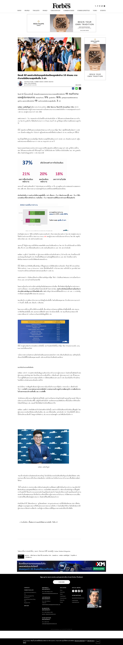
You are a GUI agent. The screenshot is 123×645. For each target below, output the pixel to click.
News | (26, 83)
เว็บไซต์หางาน (29, 557)
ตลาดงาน (27, 555)
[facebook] (73, 88)
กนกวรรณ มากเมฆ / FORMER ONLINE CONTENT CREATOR (38, 81)
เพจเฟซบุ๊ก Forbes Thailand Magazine (59, 551)
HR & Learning (32, 83)
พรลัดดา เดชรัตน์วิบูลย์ (64, 555)
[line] (76, 88)
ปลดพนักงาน (55, 555)
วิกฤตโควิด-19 (74, 555)
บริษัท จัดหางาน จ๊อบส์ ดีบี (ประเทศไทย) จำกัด (40, 555)
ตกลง (98, 641)
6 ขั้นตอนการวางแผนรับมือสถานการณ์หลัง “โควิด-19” (43, 522)
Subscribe (61, 582)
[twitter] (80, 88)
